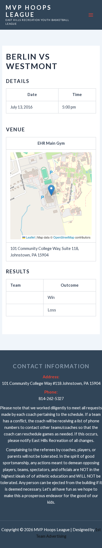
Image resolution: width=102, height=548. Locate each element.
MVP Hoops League (28, 11)
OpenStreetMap (63, 237)
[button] (51, 190)
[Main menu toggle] (91, 15)
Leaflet (30, 237)
